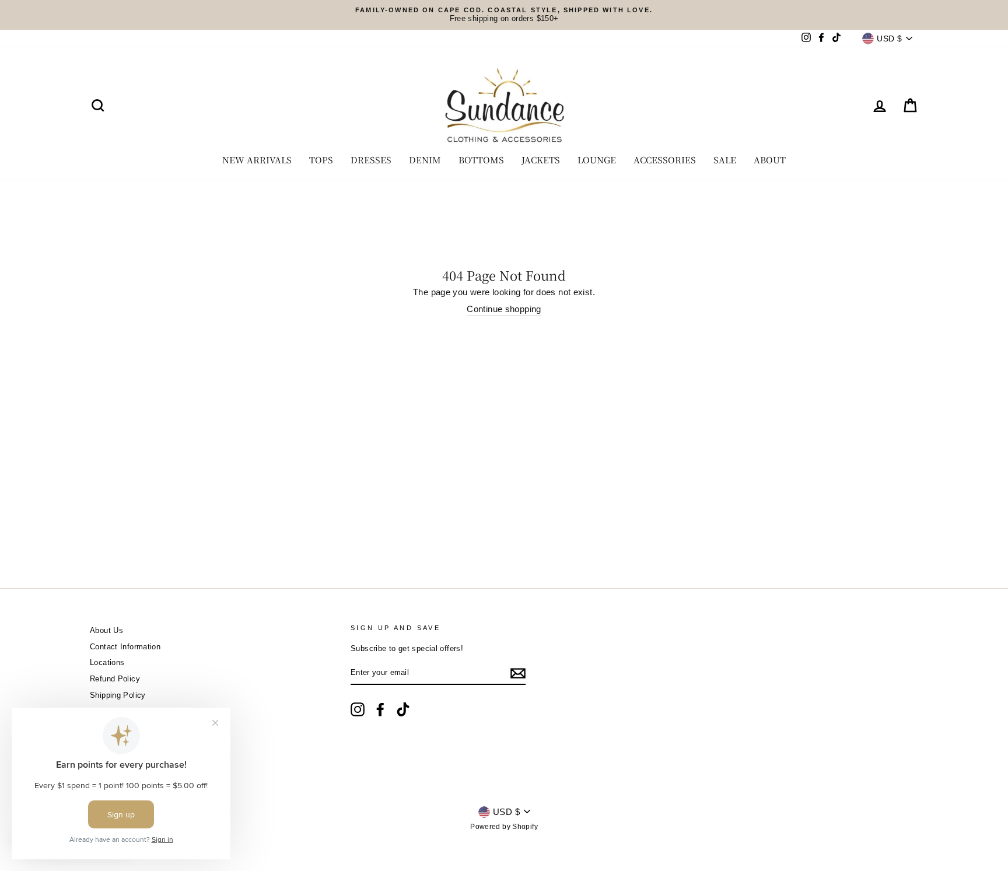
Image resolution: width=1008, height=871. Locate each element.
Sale (724, 159)
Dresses (371, 159)
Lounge (597, 159)
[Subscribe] (518, 673)
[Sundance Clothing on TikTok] (403, 709)
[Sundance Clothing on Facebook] (380, 709)
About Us (106, 630)
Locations (107, 662)
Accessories (665, 159)
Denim (425, 159)
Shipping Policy (118, 695)
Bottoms (481, 159)
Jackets (541, 159)
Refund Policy (115, 678)
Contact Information (125, 646)
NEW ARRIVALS (257, 159)
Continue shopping (504, 309)
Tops (321, 159)
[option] (504, 15)
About (770, 159)
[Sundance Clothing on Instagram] (358, 709)
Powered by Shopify (504, 827)
